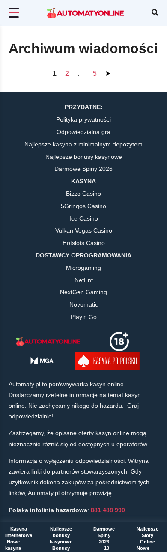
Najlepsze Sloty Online (147, 535)
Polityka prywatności (83, 119)
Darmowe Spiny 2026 (104, 535)
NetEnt (84, 280)
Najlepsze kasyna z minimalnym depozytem (83, 144)
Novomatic (83, 304)
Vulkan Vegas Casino (83, 230)
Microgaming (83, 267)
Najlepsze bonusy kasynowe (61, 535)
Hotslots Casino (84, 242)
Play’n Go (84, 316)
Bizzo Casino (83, 193)
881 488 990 (108, 510)
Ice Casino (83, 218)
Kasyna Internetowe (18, 532)
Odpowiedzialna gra (83, 131)
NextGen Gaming (83, 292)
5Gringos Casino (83, 206)
